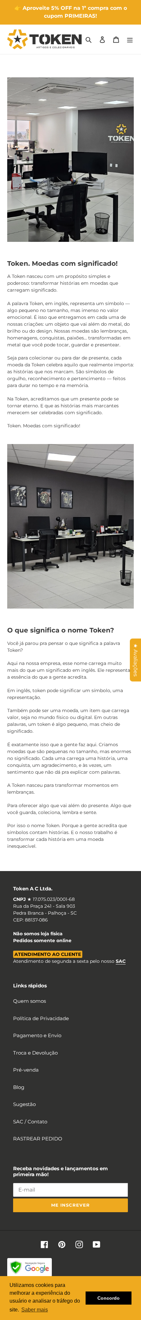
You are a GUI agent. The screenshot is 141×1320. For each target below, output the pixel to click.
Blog (18, 1087)
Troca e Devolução (35, 1053)
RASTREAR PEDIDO (37, 1139)
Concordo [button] (108, 1298)
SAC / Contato (30, 1121)
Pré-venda (26, 1070)
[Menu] (130, 39)
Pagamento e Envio (37, 1035)
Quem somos (29, 1001)
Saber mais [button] (34, 1309)
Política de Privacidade (41, 1018)
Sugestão (24, 1104)
